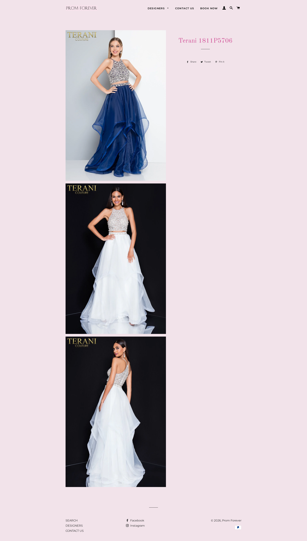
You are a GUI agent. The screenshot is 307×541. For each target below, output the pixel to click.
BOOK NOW (209, 8)
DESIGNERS (157, 8)
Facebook (137, 520)
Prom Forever (231, 520)
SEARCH (72, 520)
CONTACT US (184, 8)
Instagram (137, 525)
